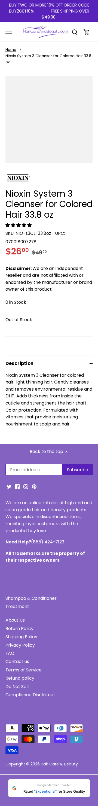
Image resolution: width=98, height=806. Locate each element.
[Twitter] (9, 486)
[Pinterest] (34, 486)
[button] (19, 225)
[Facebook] (17, 486)
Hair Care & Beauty (59, 764)
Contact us (17, 661)
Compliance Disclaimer (30, 695)
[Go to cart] (86, 32)
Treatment (17, 606)
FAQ (9, 653)
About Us (15, 620)
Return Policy (19, 628)
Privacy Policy (20, 645)
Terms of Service (23, 670)
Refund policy (19, 678)
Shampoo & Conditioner (31, 598)
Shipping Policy (21, 637)
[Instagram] (25, 486)
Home (10, 49)
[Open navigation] (8, 32)
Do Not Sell (17, 686)
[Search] (75, 32)
